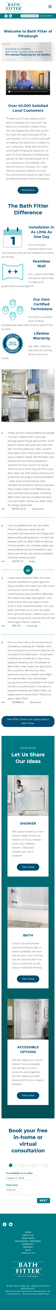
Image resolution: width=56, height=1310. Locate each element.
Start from (12, 1185)
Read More (28, 190)
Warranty (28, 1244)
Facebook (4, 1224)
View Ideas (28, 867)
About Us (28, 1235)
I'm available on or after (19, 1173)
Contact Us (28, 1253)
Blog (28, 1250)
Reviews (28, 1247)
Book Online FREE (29, 16)
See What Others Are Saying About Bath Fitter (28, 721)
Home (28, 1232)
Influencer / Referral (28, 1241)
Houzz (11, 1224)
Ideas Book (28, 1238)
